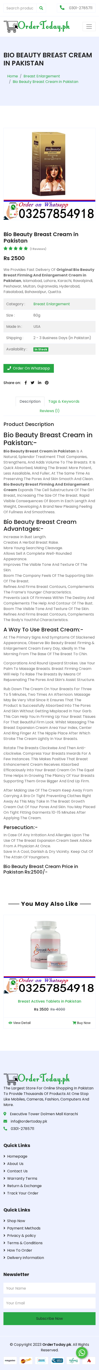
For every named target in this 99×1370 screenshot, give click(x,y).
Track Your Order (22, 1193)
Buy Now (83, 1023)
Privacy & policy (21, 1235)
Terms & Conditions (25, 1243)
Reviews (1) (50, 411)
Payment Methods (24, 1228)
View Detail (22, 1023)
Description (30, 401)
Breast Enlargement (51, 304)
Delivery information (25, 1257)
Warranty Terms (22, 1178)
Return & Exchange (24, 1185)
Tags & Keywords (63, 401)
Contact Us (17, 1171)
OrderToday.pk (56, 1344)
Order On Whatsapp (31, 368)
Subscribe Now (49, 1318)
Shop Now (16, 1220)
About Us (15, 1163)
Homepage (17, 1156)
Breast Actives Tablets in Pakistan (49, 1001)
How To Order (19, 1250)
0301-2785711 (80, 8)
